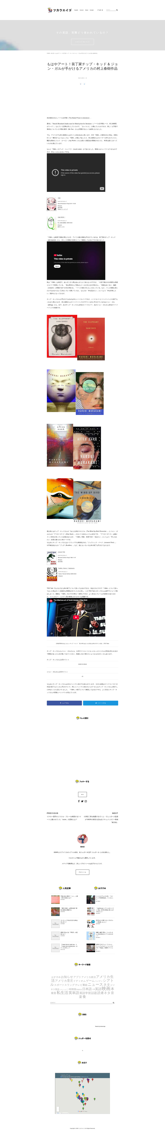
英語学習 (85, 993)
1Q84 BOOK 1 (61, 217)
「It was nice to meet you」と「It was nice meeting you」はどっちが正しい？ (69, 947)
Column (82, 10)
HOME (48, 53)
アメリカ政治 (88, 977)
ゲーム (90, 980)
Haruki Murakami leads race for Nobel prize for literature (72, 123)
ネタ (106, 984)
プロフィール (82, 872)
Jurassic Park (61, 552)
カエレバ (65, 201)
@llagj (50, 305)
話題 (94, 993)
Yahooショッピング (63, 209)
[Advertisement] (82, 101)
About (86, 10)
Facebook (98, 10)
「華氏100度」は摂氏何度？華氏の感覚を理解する (69, 909)
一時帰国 (71, 989)
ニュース (95, 984)
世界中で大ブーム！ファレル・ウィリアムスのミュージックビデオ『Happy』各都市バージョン (104, 948)
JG (82, 676)
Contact (92, 10)
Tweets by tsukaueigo (100, 1026)
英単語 (74, 992)
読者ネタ (104, 992)
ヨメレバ (65, 220)
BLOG (52, 53)
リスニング (63, 989)
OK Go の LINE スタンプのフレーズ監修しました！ (104, 921)
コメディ (99, 981)
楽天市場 (60, 207)
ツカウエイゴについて (82, 41)
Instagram (102, 10)
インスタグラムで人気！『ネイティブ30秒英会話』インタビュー (104, 898)
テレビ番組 (81, 984)
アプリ (77, 977)
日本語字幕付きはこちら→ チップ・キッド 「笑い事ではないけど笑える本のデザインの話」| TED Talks (82, 643)
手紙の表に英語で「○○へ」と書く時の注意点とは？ (69, 897)
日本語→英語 (91, 988)
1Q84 (59, 198)
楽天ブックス (61, 227)
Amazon (60, 205)
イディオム (79, 980)
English (76, 10)
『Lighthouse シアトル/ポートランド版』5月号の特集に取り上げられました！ (105, 910)
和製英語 (79, 989)
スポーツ (59, 984)
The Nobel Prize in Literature (79, 118)
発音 (53, 993)
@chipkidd (52, 240)
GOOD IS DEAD (82, 664)
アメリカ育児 (64, 980)
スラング (69, 984)
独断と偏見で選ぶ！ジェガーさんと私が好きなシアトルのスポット (104, 934)
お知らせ (67, 977)
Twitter (100, 10)
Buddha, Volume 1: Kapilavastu (66, 568)
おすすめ (56, 976)
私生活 (62, 992)
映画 (106, 988)
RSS (82, 794)
